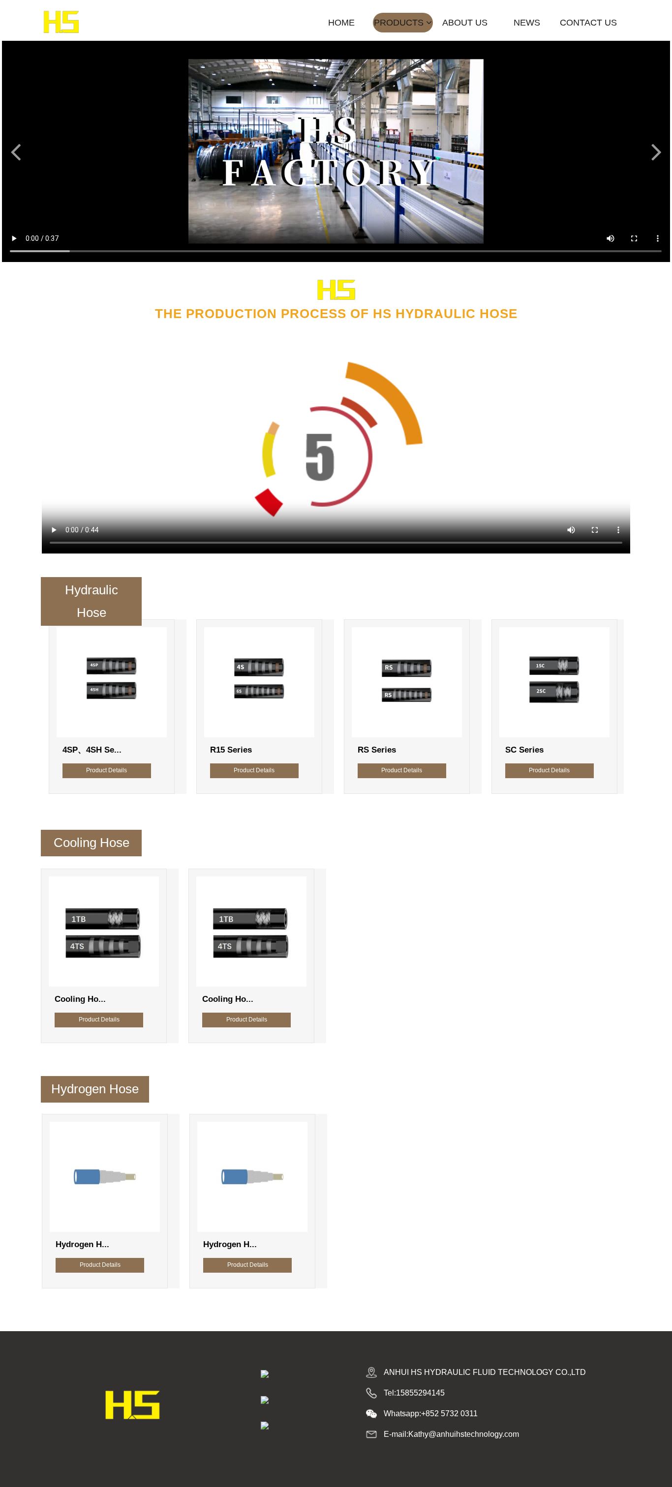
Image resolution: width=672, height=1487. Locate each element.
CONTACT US (588, 23)
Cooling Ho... (122, 999)
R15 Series (125, 750)
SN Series (566, 750)
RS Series (271, 750)
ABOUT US (465, 23)
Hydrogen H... (124, 1244)
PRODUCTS (400, 23)
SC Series (418, 750)
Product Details (148, 770)
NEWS (527, 23)
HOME (341, 23)
